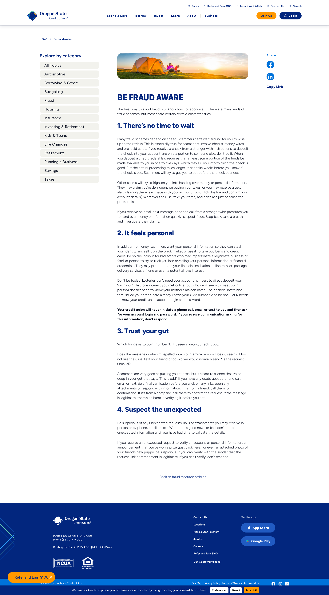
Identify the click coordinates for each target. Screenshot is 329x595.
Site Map (197, 583)
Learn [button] (175, 16)
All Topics (52, 65)
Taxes (49, 179)
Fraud (49, 100)
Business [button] (211, 16)
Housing (51, 109)
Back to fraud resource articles (183, 477)
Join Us (266, 16)
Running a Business (61, 161)
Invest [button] (159, 16)
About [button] (192, 16)
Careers (198, 546)
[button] (31, 577)
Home (43, 39)
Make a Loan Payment (206, 531)
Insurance (52, 118)
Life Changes (55, 144)
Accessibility (251, 583)
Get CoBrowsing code (207, 561)
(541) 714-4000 (72, 539)
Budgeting (53, 91)
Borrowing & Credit (61, 83)
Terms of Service (232, 583)
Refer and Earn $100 (219, 6)
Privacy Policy (212, 583)
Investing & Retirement (64, 126)
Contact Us (200, 517)
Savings (51, 170)
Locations (199, 524)
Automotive (54, 74)
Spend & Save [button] (117, 16)
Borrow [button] (141, 16)
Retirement (54, 153)
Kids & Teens (55, 135)
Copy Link (275, 87)
